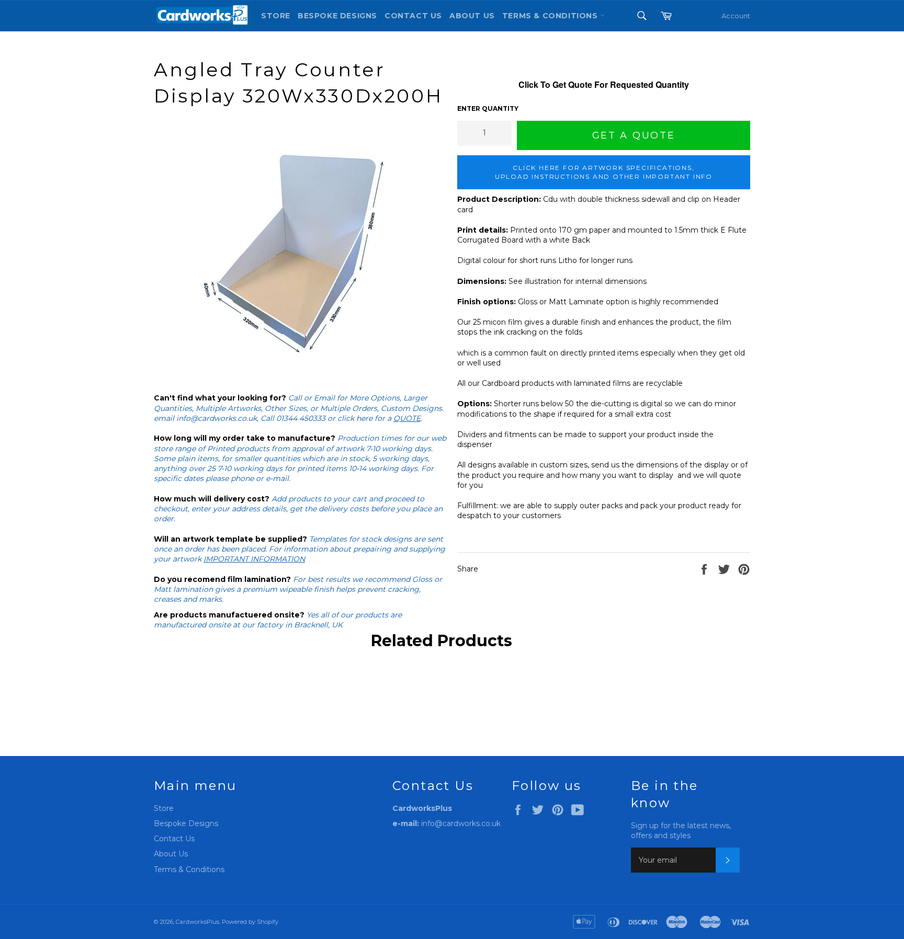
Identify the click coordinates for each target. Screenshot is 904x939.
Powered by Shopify (250, 921)
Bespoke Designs (337, 15)
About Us (472, 15)
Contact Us (413, 15)
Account (735, 16)
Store (275, 15)
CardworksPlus (197, 921)
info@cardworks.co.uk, (217, 418)
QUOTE (407, 418)
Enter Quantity (487, 108)
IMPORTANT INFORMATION (254, 559)
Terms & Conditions (189, 869)
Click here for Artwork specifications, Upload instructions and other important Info (604, 172)
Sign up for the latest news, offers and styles (681, 830)
